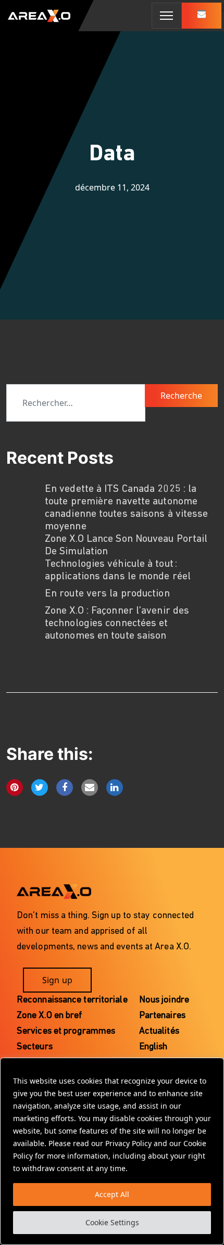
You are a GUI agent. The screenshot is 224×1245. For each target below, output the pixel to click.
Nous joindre (164, 1000)
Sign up (57, 980)
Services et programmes (66, 1031)
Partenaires (162, 1016)
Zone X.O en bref (50, 1016)
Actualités (159, 1031)
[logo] (35, 15)
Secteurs (35, 1047)
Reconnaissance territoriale (72, 1000)
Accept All (112, 1194)
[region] (112, 1151)
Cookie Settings (112, 1222)
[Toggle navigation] (167, 16)
